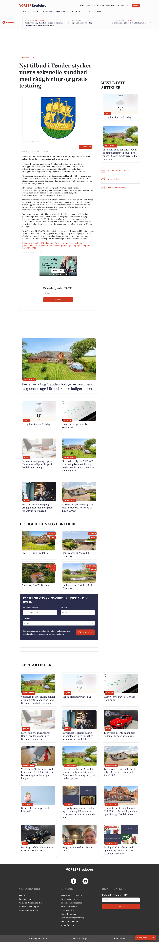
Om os (22, 895)
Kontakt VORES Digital (29, 906)
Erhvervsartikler (67, 910)
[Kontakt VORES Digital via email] (85, 881)
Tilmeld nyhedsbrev (145, 938)
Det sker (60, 11)
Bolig (36, 11)
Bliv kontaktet (85, 632)
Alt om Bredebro (68, 925)
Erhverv (47, 11)
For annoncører (26, 899)
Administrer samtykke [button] (28, 910)
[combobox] (24, 623)
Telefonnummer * (30, 608)
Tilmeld (136, 5)
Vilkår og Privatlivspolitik (30, 903)
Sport (88, 11)
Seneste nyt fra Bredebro (71, 895)
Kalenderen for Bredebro (71, 903)
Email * (64, 608)
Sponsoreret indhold (69, 921)
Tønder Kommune (68, 914)
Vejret (98, 11)
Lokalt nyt (75, 11)
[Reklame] (58, 266)
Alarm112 (24, 11)
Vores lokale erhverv (69, 899)
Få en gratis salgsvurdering (72, 918)
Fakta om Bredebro (69, 906)
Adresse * (27, 618)
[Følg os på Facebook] (74, 881)
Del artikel (84, 147)
